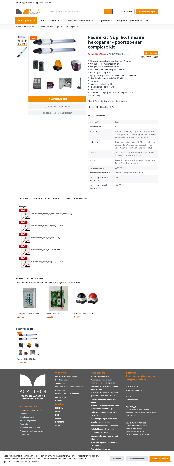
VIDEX (57, 425)
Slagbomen (60, 383)
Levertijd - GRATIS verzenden (67, 394)
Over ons (23, 413)
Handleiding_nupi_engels (43, 225)
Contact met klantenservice (31, 410)
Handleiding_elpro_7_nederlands (46, 213)
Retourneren (60, 397)
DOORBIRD (59, 422)
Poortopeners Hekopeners (66, 376)
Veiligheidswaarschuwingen (102, 429)
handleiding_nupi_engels (43, 261)
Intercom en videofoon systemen (69, 387)
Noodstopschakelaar (83, 313)
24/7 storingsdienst (28, 420)
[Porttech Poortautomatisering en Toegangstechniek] (33, 386)
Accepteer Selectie (136, 458)
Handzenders (60, 390)
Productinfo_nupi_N (40, 237)
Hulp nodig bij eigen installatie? (104, 418)
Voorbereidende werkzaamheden (104, 425)
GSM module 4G (52, 313)
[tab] (23, 199)
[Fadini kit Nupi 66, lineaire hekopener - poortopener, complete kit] (30, 344)
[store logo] (28, 11)
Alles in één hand (27, 417)
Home (18, 26)
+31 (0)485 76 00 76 (134, 390)
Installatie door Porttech (101, 422)
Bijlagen (23, 198)
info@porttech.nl (26, 2)
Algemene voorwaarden (30, 427)
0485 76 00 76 (45, 2)
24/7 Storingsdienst (76, 198)
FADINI (58, 411)
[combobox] (79, 11)
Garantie (58, 401)
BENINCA (59, 408)
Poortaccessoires (62, 380)
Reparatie (24, 424)
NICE (57, 415)
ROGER (58, 418)
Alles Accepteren (160, 458)
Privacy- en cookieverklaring (31, 431)
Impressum (24, 434)
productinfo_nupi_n (40, 249)
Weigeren (117, 458)
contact (135, 410)
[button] (22, 40)
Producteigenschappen (46, 198)
